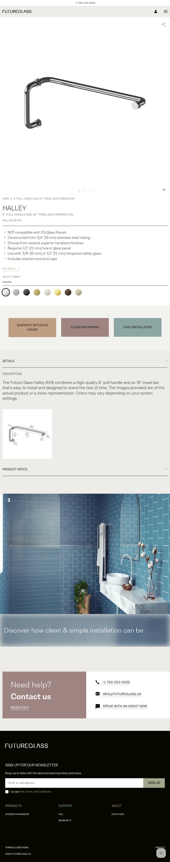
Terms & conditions (16, 847)
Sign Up (154, 783)
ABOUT (116, 806)
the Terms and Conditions (36, 791)
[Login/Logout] (156, 11)
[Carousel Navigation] (85, 190)
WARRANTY (65, 820)
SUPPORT (65, 806)
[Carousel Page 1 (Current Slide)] (79, 190)
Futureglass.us (18, 853)
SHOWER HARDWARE (17, 814)
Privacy (160, 847)
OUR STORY (118, 814)
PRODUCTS (13, 806)
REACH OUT (20, 707)
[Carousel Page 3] (90, 190)
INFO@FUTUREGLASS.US (122, 694)
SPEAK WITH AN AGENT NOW (125, 706)
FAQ (60, 814)
